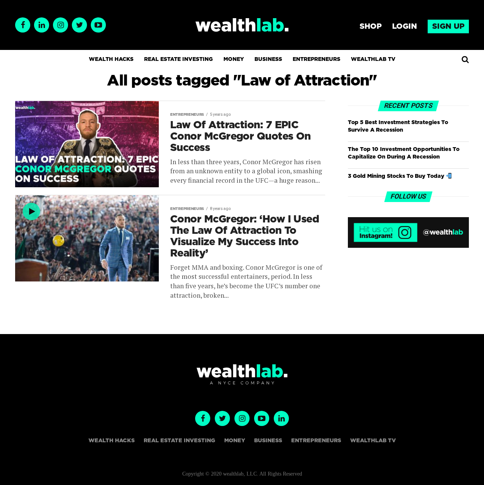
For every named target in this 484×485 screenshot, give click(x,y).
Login (404, 26)
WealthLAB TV (373, 59)
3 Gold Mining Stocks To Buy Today (397, 176)
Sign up (448, 26)
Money (233, 59)
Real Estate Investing (178, 59)
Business (268, 59)
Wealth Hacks (111, 59)
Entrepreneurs (316, 59)
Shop (371, 26)
